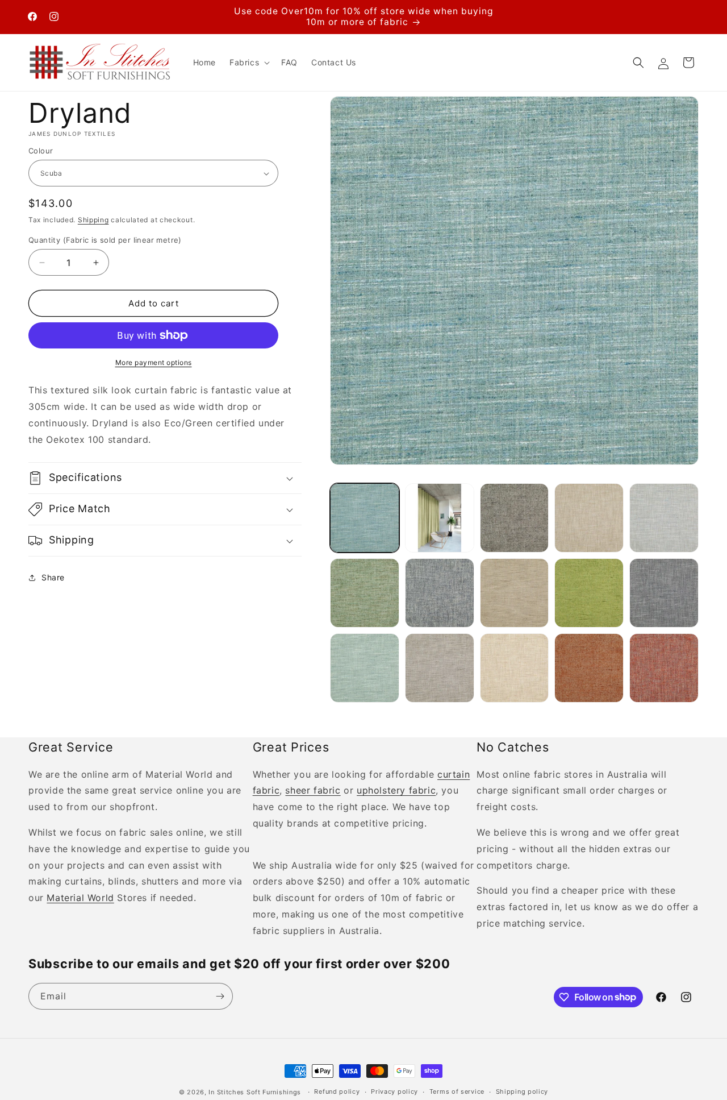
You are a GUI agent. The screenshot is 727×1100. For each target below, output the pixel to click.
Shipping (93, 219)
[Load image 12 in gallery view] (439, 668)
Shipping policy (522, 1091)
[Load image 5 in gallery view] (664, 518)
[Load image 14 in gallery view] (589, 668)
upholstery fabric (396, 790)
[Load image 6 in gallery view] (364, 593)
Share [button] (53, 577)
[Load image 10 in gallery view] (664, 593)
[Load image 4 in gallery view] (589, 518)
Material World (80, 897)
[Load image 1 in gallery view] (364, 518)
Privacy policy (394, 1091)
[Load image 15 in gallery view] (664, 668)
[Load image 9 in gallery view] (589, 593)
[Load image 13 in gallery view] (514, 668)
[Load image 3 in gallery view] (514, 518)
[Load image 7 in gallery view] (439, 593)
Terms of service (456, 1091)
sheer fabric (312, 790)
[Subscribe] (219, 996)
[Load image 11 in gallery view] (364, 668)
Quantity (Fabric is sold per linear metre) (105, 239)
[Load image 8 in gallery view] (514, 593)
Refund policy (337, 1091)
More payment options (153, 362)
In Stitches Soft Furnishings (254, 1092)
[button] (248, 62)
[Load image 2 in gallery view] (439, 518)
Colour (40, 150)
